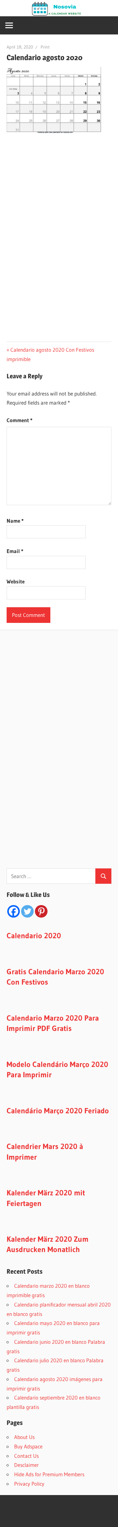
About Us (24, 1437)
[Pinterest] (41, 911)
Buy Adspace (28, 1446)
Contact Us (26, 1455)
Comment (19, 420)
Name (15, 520)
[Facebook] (13, 911)
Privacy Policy (29, 1483)
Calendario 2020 (34, 935)
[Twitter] (27, 911)
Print (45, 47)
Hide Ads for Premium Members (49, 1474)
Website (16, 581)
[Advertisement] (59, 188)
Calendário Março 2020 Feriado (58, 1110)
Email (15, 551)
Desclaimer (26, 1465)
